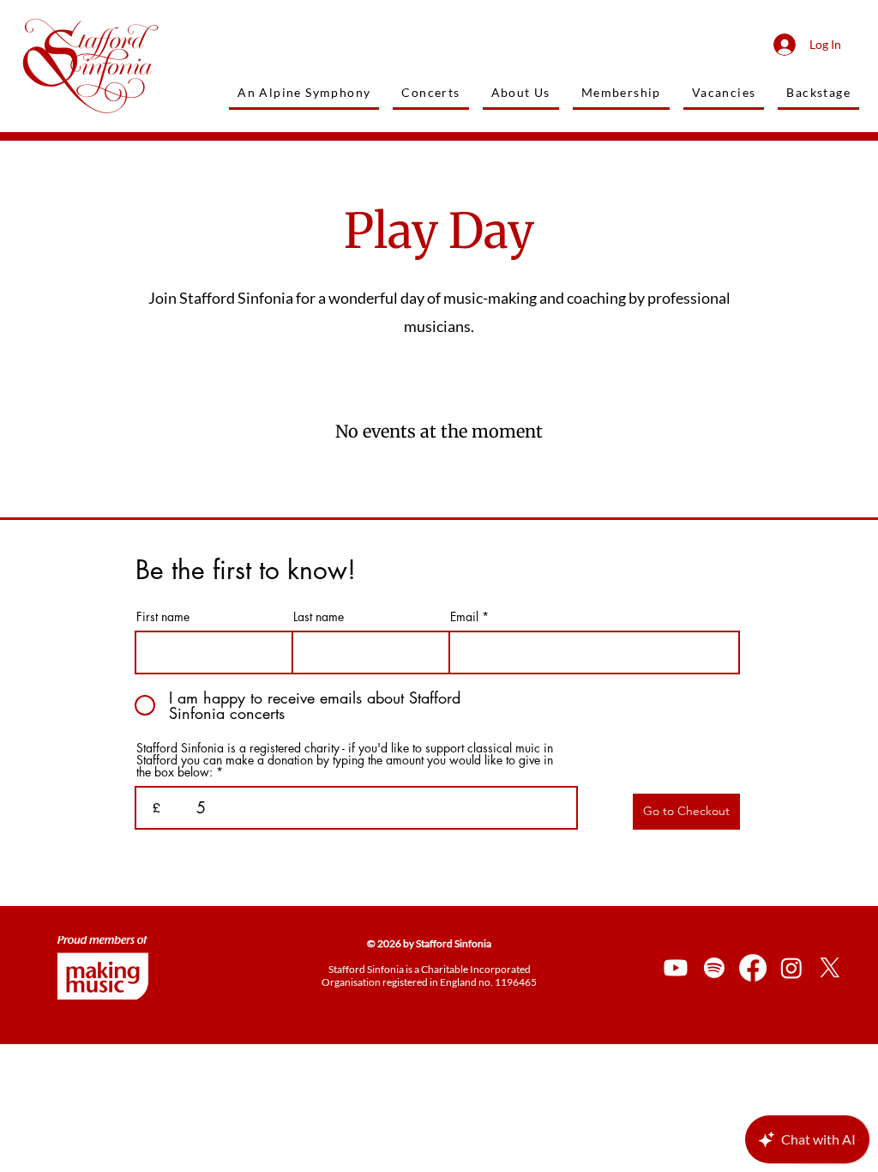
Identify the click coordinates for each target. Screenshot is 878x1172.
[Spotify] (714, 968)
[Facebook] (753, 968)
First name (162, 617)
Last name (318, 617)
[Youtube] (675, 968)
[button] (818, 94)
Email (464, 617)
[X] (830, 968)
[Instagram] (791, 968)
